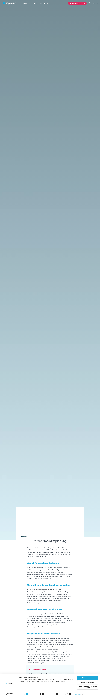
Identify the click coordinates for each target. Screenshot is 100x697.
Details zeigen (77, 694)
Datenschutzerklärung (25, 683)
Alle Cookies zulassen (87, 677)
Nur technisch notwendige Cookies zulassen (88, 687)
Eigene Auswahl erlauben (87, 682)
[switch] (42, 694)
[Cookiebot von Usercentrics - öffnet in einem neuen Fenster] (9, 694)
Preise (35, 3)
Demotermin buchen (78, 3)
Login (94, 3)
